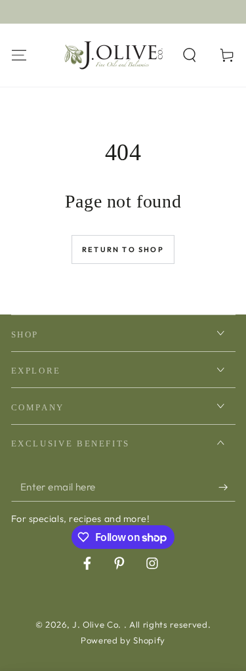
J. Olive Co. (98, 624)
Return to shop (123, 249)
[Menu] (18, 55)
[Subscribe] (226, 487)
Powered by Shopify (123, 640)
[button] (190, 55)
